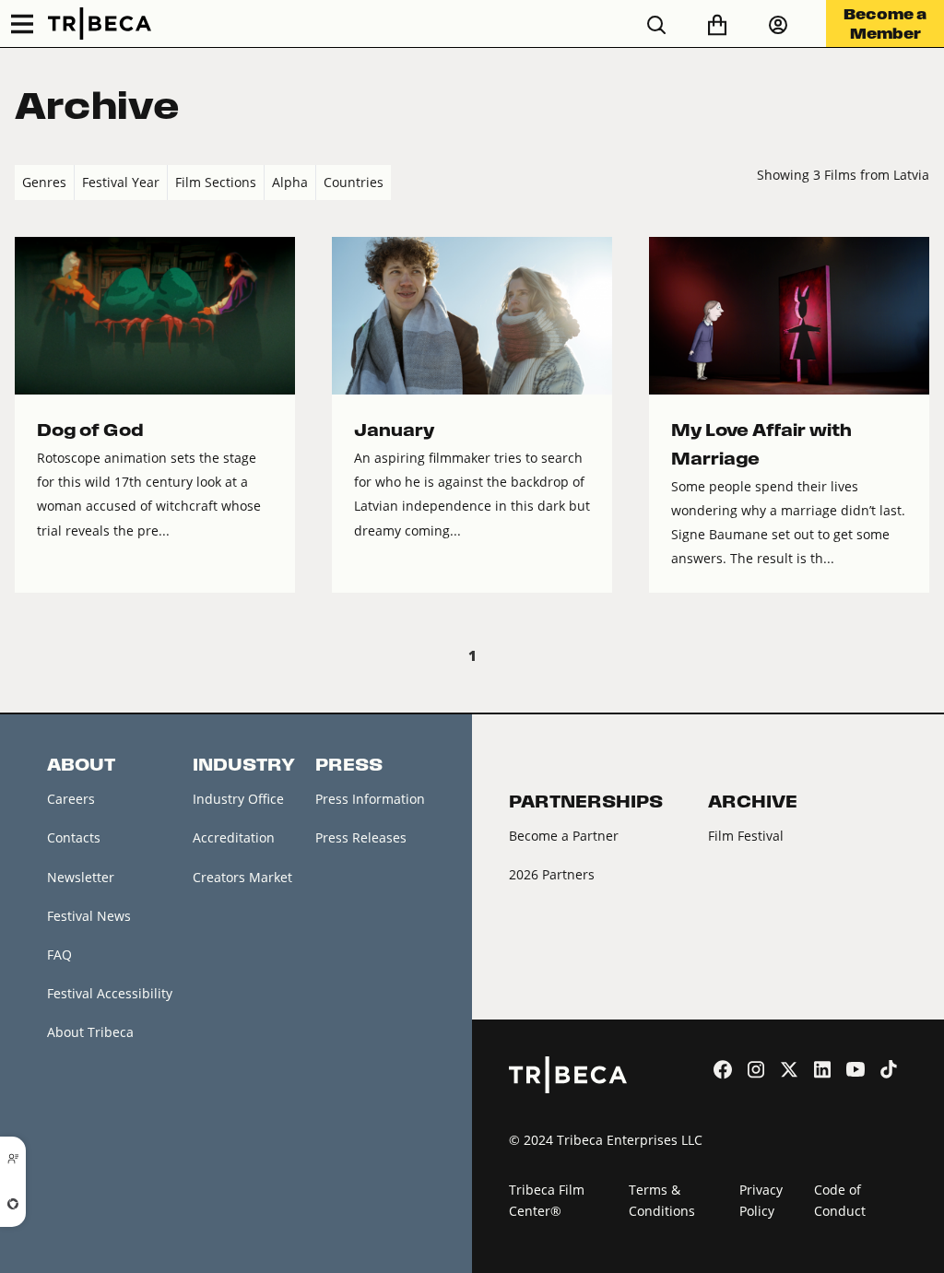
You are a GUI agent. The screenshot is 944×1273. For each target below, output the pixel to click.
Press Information (370, 798)
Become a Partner (564, 835)
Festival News (89, 916)
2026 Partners (552, 874)
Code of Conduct (840, 1200)
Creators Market (242, 877)
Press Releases (361, 837)
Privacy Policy (761, 1200)
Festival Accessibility (109, 993)
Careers (71, 798)
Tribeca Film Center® (546, 1200)
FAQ (59, 954)
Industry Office (238, 798)
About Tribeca (90, 1032)
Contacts (73, 837)
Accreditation (234, 837)
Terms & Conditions (662, 1200)
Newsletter (80, 877)
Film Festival (746, 835)
